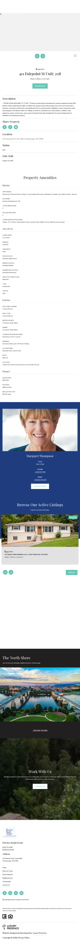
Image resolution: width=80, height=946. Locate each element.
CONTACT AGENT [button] (40, 486)
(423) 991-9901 (41, 472)
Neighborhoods (7, 878)
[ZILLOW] (21, 893)
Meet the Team (7, 871)
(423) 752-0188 (7, 847)
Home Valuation (7, 874)
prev (37, 56)
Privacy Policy (24, 937)
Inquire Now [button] (40, 86)
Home (4, 867)
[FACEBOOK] (4, 893)
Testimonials (6, 881)
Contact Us (6, 885)
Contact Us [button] (40, 786)
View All (71, 572)
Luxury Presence (40, 933)
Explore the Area (41, 730)
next (42, 56)
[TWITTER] (16, 893)
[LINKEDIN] (10, 893)
